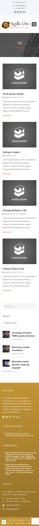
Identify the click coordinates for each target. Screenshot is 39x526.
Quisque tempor (11, 151)
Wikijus (17, 417)
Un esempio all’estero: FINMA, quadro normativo (23, 334)
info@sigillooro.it (20, 2)
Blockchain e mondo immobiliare (21, 349)
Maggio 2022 (11, 322)
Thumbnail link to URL (15, 210)
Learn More (16, 339)
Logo (21, 97)
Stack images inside (13, 93)
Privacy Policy (20, 523)
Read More (7, 115)
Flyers (15, 214)
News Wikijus (11, 445)
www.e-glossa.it (20, 5)
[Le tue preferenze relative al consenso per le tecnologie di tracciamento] (4, 522)
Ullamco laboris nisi (13, 268)
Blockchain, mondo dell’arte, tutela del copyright (20, 364)
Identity (16, 97)
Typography (22, 214)
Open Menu (34, 24)
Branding (8, 97)
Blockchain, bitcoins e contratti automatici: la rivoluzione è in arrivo (19, 434)
